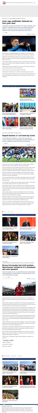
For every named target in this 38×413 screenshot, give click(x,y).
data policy (16, 409)
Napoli (11, 141)
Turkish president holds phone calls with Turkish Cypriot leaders (27, 231)
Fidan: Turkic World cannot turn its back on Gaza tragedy (9, 130)
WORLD (7, 2)
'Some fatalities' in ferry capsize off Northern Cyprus (9, 260)
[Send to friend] (15, 87)
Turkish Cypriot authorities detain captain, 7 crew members (27, 246)
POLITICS (9, 2)
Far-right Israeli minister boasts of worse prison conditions (9, 246)
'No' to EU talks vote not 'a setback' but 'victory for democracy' (9, 231)
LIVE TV (31, 2)
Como (4, 139)
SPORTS (16, 2)
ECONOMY (13, 2)
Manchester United (7, 276)
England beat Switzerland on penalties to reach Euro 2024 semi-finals (27, 101)
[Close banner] (37, 405)
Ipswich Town (13, 278)
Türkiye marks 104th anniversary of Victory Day (9, 404)
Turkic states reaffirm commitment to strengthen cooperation (27, 115)
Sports (6, 18)
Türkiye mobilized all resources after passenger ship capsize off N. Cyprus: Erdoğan (28, 390)
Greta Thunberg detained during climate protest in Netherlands (9, 115)
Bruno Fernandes (7, 275)
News (3, 18)
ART (21, 2)
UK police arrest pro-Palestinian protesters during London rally (26, 130)
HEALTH (23, 2)
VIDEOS (26, 2)
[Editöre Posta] (17, 87)
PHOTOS (29, 2)
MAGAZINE (19, 2)
